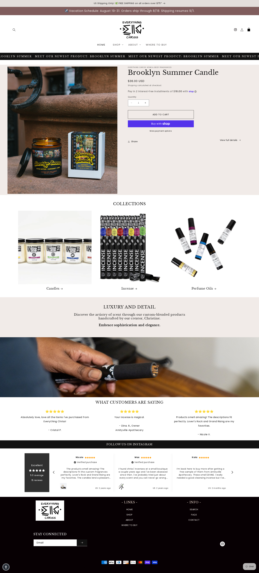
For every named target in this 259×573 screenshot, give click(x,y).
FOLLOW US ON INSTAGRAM (129, 444)
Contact (193, 519)
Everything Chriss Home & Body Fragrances (116, 568)
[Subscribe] (82, 542)
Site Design (147, 568)
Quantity (132, 96)
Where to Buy (129, 525)
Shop (129, 514)
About (129, 519)
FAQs (194, 514)
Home (129, 509)
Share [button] (134, 141)
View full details (228, 140)
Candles (53, 288)
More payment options (161, 131)
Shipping (132, 85)
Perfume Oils (202, 288)
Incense (127, 288)
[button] (14, 30)
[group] (129, 367)
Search (194, 509)
